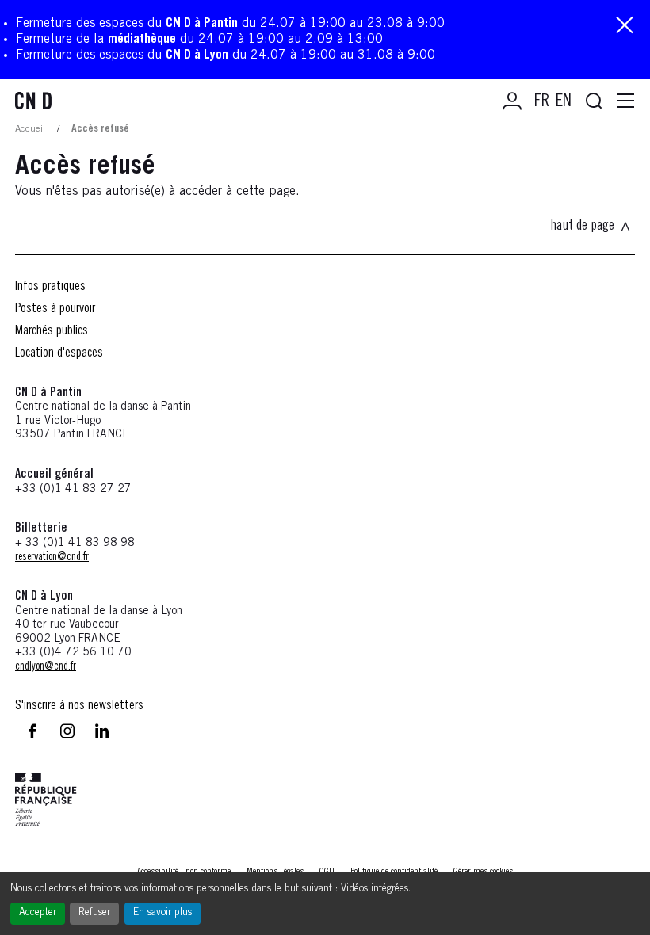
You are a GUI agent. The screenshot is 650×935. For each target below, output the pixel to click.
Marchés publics (51, 331)
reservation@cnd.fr (52, 557)
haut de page (582, 226)
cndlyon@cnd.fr (45, 667)
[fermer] (624, 26)
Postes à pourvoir (55, 309)
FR (541, 102)
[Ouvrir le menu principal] (625, 101)
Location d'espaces (59, 353)
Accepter (37, 913)
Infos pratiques (50, 286)
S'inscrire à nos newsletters (79, 706)
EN (564, 102)
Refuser (94, 913)
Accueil (30, 129)
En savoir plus (162, 913)
